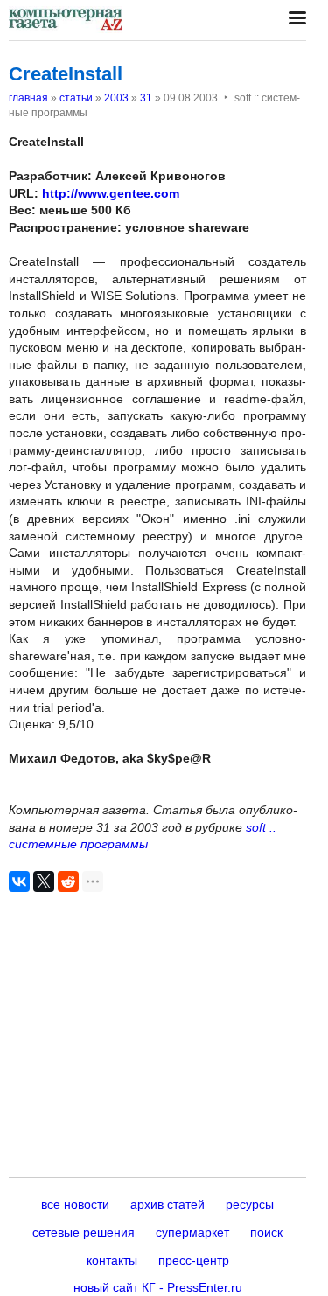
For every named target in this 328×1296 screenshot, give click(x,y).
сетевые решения (83, 1232)
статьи (76, 98)
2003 (116, 98)
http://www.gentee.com (110, 193)
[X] (43, 881)
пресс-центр (193, 1260)
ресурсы (250, 1204)
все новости (75, 1204)
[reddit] (68, 881)
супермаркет (192, 1232)
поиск (266, 1232)
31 (146, 98)
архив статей (167, 1204)
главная (28, 98)
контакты (112, 1260)
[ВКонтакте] (19, 881)
